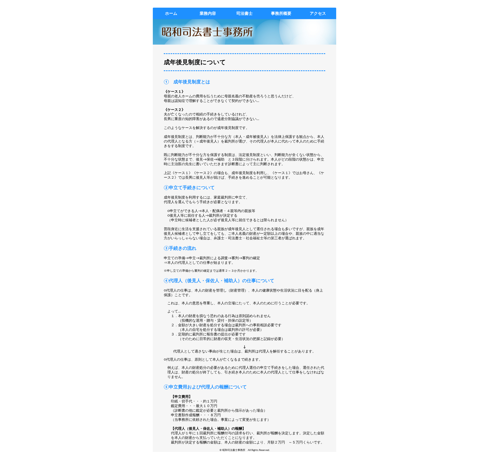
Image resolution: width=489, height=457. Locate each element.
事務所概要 (281, 13)
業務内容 (208, 13)
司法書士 (244, 13)
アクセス (318, 13)
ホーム (171, 13)
